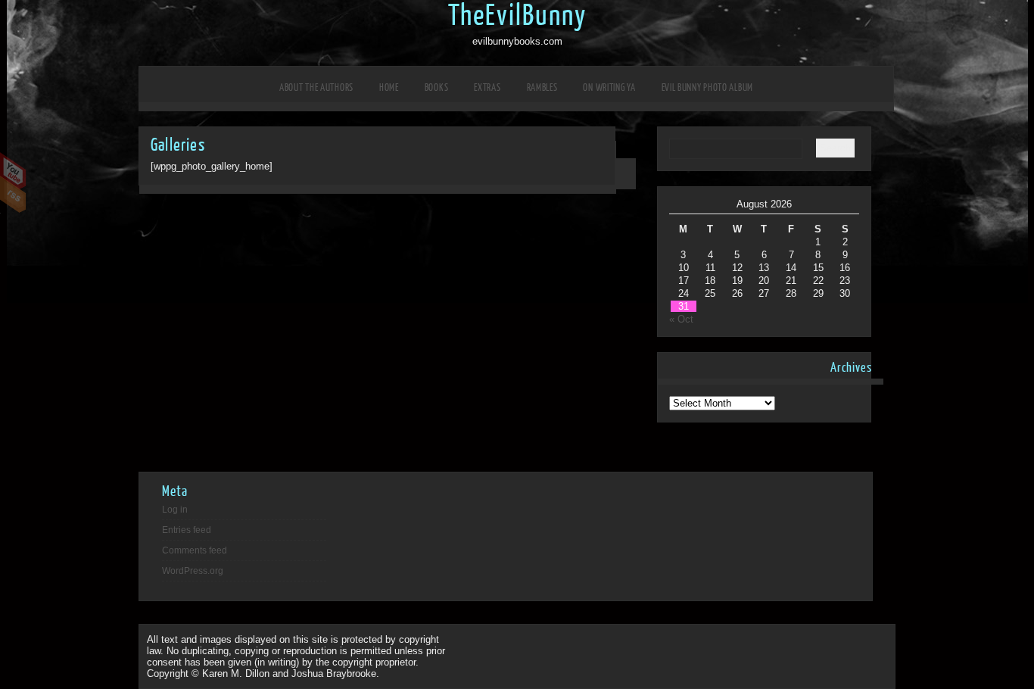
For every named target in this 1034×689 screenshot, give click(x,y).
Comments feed (194, 550)
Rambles (542, 87)
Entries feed (186, 530)
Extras (487, 87)
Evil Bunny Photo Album (707, 87)
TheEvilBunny (517, 16)
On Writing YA (609, 87)
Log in (175, 509)
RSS (13, 195)
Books (437, 87)
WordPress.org (192, 571)
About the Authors (316, 87)
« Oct (681, 319)
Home (389, 87)
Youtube (13, 171)
